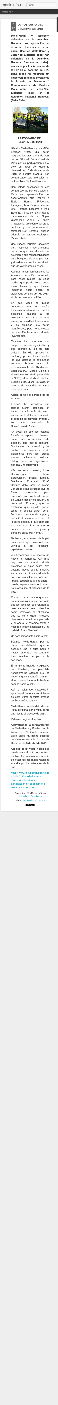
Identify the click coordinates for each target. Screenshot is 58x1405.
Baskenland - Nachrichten (30, 795)
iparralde (41, 800)
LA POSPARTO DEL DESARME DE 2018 (30, 26)
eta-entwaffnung (29, 800)
